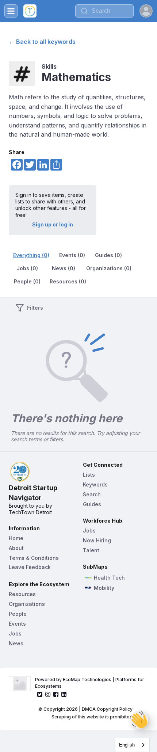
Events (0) (72, 255)
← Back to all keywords (42, 41)
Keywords (95, 484)
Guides (92, 504)
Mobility (104, 588)
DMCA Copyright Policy (107, 709)
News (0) (63, 268)
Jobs (15, 633)
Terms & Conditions (34, 558)
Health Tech (109, 577)
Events (17, 624)
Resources (22, 594)
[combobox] (104, 11)
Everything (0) (31, 255)
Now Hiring (97, 540)
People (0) (27, 281)
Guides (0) (108, 255)
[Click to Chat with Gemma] (139, 720)
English (127, 745)
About (16, 548)
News (16, 643)
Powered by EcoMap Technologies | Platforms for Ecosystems (90, 683)
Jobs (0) (27, 268)
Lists (89, 475)
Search (92, 494)
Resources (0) (68, 281)
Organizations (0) (108, 268)
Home (16, 538)
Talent (91, 550)
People (18, 614)
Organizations (27, 604)
